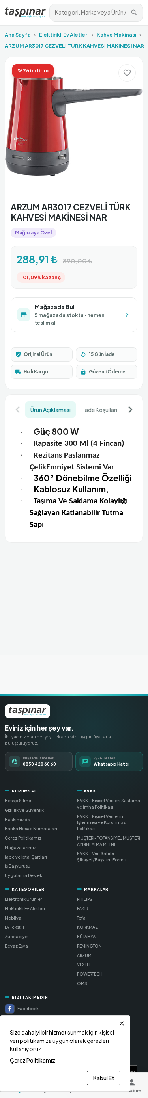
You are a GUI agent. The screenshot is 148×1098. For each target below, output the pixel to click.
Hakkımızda (17, 819)
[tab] (50, 409)
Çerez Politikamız (23, 837)
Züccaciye (16, 936)
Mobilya (13, 917)
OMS (82, 983)
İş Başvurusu (17, 865)
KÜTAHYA (86, 936)
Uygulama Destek (23, 875)
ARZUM (84, 955)
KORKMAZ (87, 926)
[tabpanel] (74, 477)
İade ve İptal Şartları (26, 856)
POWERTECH (90, 973)
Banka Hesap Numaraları (31, 828)
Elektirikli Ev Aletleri (63, 35)
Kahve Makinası (116, 35)
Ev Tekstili (14, 926)
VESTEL (84, 964)
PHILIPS (84, 898)
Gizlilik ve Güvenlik (24, 809)
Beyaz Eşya (16, 945)
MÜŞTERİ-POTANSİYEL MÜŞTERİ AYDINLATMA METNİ (108, 841)
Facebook (28, 1008)
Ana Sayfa (18, 35)
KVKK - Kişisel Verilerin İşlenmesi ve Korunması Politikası (102, 822)
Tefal (82, 917)
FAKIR (82, 908)
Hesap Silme (18, 800)
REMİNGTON (89, 945)
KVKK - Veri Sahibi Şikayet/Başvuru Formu (101, 856)
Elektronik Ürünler (23, 898)
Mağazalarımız (20, 847)
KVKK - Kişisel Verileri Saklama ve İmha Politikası (108, 803)
